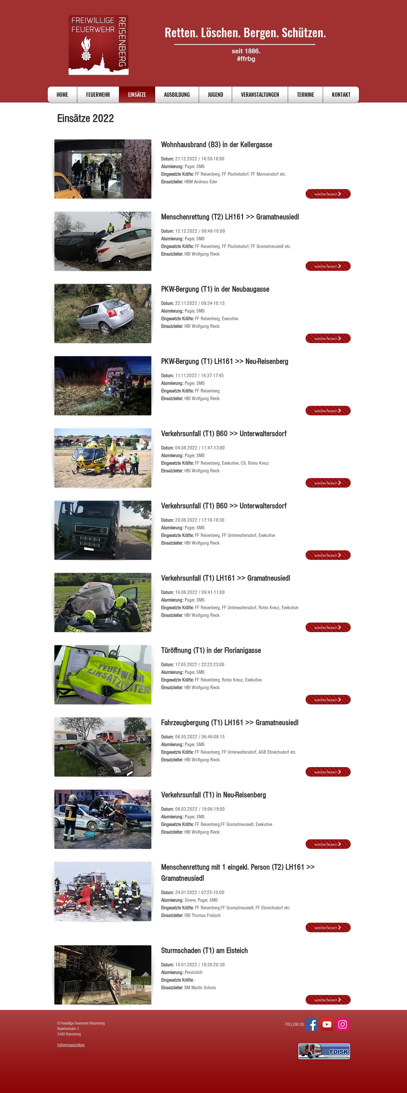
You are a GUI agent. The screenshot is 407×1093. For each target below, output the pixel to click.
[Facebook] (311, 1024)
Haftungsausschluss (71, 1045)
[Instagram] (342, 1024)
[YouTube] (327, 1024)
